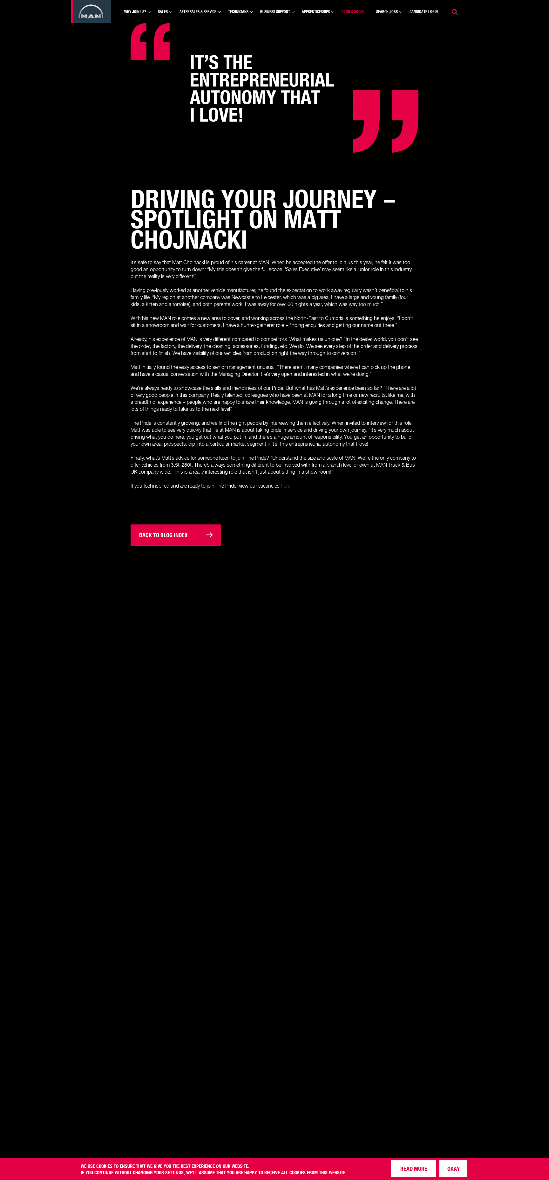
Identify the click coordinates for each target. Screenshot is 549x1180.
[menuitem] (135, 14)
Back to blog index (163, 535)
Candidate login (424, 11)
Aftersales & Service (198, 11)
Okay (453, 1168)
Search (456, 11)
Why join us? (135, 11)
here (285, 485)
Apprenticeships (316, 11)
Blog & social (353, 11)
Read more (413, 1168)
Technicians (238, 11)
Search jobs (387, 11)
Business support (275, 11)
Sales (163, 11)
